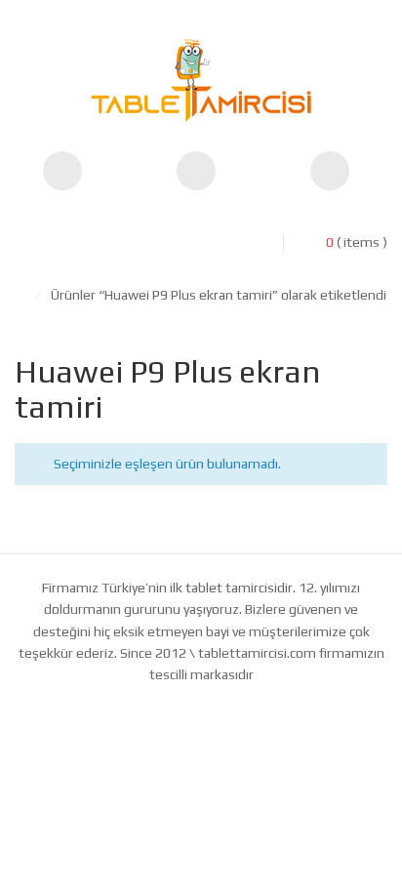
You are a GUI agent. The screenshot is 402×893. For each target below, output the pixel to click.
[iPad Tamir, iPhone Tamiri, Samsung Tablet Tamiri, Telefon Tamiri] (201, 80)
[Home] (20, 294)
